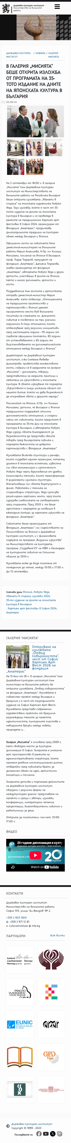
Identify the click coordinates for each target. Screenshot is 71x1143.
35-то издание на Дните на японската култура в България (31, 602)
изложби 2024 (41, 596)
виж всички (57, 935)
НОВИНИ (40, 53)
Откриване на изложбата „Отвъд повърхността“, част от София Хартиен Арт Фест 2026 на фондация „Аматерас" (32, 659)
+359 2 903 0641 (16, 917)
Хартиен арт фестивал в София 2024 (32, 608)
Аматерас (12, 612)
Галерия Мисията (53, 55)
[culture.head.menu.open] (57, 6)
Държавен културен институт (18, 55)
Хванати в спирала (18, 596)
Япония (27, 592)
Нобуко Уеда (41, 592)
